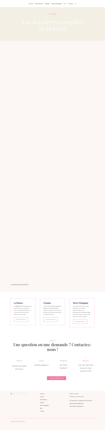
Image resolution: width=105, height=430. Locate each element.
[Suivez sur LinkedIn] (90, 421)
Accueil (31, 3)
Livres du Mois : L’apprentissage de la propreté (52, 228)
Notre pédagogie (57, 3)
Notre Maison (39, 3)
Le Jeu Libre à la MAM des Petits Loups (52, 148)
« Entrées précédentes (19, 284)
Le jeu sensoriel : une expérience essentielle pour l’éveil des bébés (52, 129)
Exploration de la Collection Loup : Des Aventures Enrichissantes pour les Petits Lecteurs (52, 188)
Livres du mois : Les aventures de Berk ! (53, 208)
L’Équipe (47, 3)
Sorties (52, 250)
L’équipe (42, 402)
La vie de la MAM (49, 111)
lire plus (52, 115)
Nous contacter (56, 378)
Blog (65, 3)
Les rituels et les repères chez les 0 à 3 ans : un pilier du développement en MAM (52, 109)
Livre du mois (52, 191)
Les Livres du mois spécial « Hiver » (52, 269)
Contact (70, 3)
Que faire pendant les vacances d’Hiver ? (52, 248)
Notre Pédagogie (44, 405)
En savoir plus (21, 319)
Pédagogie (57, 111)
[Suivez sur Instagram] (93, 421)
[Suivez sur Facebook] (86, 421)
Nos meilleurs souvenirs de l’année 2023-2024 (52, 168)
